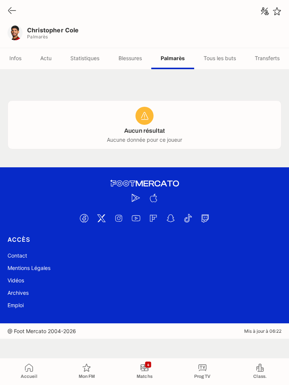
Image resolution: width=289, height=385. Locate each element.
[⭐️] (276, 11)
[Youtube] (135, 218)
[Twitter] (101, 218)
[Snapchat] (170, 218)
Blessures (130, 58)
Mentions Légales (29, 268)
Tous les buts (220, 58)
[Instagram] (118, 218)
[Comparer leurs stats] (264, 11)
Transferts (267, 58)
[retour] (12, 11)
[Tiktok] (187, 218)
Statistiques (84, 58)
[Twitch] (205, 218)
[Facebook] (84, 218)
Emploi (16, 305)
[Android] (135, 197)
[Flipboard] (153, 218)
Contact (17, 255)
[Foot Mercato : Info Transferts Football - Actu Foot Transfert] (144, 183)
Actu (46, 58)
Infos (15, 58)
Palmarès (173, 58)
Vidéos (16, 280)
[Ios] (153, 197)
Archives (18, 293)
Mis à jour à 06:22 (262, 331)
